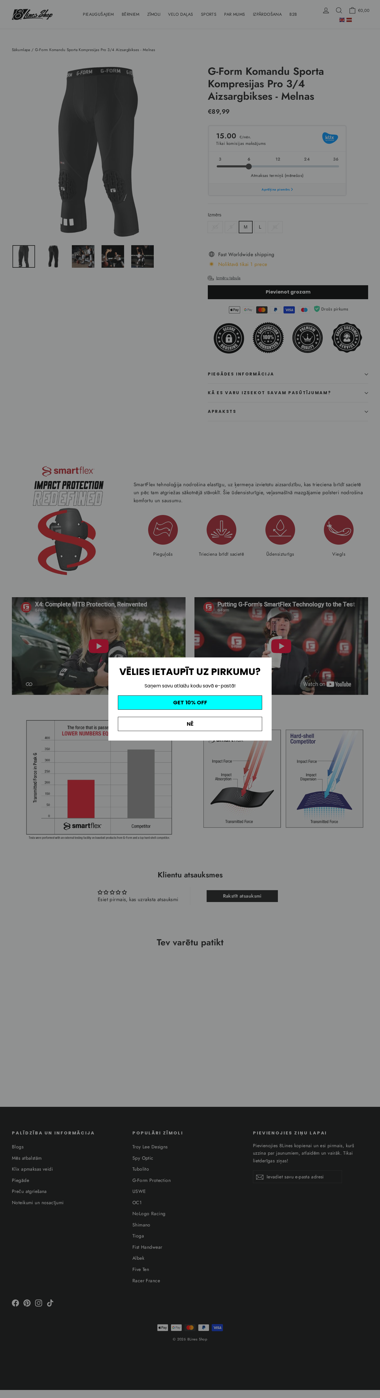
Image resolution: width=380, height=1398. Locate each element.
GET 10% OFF (190, 702)
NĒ (190, 723)
